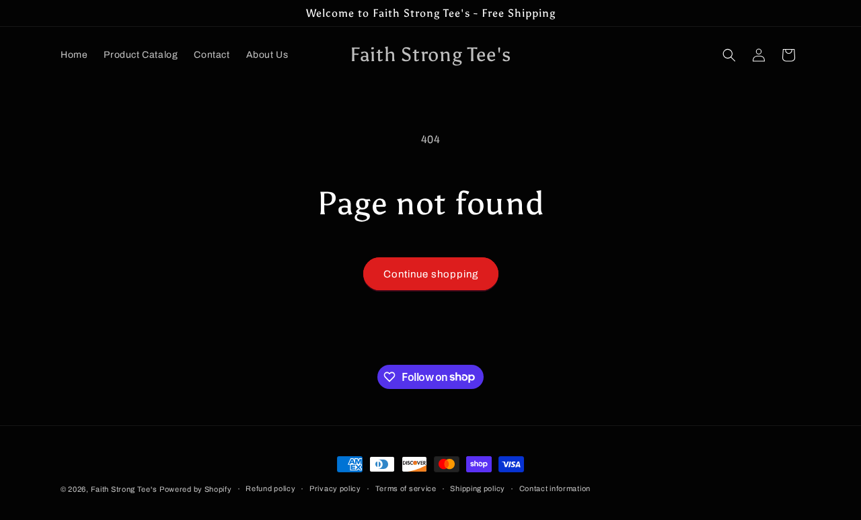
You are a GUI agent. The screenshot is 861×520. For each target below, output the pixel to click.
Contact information (555, 488)
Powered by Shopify (195, 489)
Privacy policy (335, 488)
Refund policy (270, 488)
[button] (729, 55)
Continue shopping (430, 274)
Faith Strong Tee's (124, 489)
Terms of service (406, 488)
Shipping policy (477, 488)
